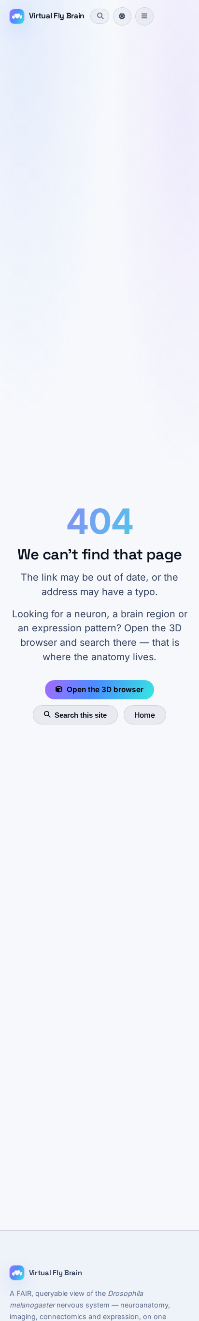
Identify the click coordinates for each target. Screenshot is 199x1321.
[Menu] (144, 16)
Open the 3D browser (105, 689)
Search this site (81, 715)
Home (144, 715)
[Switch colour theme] (122, 16)
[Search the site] (99, 16)
